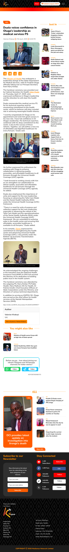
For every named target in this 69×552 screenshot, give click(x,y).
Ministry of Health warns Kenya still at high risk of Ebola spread (26, 336)
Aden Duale (34, 92)
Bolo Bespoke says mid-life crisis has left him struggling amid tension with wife (57, 171)
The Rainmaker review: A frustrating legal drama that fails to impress (57, 107)
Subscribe (17, 490)
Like (59, 469)
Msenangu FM (7, 537)
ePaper (37, 4)
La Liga (52, 148)
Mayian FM (6, 532)
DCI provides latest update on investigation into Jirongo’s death (18, 439)
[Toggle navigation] (63, 4)
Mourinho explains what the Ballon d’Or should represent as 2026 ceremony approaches (57, 155)
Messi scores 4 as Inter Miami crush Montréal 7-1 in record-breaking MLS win (56, 122)
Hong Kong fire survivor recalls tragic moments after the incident (53, 434)
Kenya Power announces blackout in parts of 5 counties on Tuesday (54, 412)
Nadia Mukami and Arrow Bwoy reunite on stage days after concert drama (57, 62)
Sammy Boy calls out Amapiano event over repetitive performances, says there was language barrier (57, 91)
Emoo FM (6, 535)
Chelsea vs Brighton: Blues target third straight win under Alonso (57, 76)
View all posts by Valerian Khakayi (16, 322)
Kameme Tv (6, 526)
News (15, 333)
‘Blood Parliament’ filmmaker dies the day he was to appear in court (54, 423)
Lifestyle (16, 344)
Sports (52, 116)
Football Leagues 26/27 (51, 4)
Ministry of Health (14, 78)
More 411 (40, 449)
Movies (52, 101)
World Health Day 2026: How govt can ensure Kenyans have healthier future (25, 348)
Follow (15, 369)
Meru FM (6, 530)
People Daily (7, 522)
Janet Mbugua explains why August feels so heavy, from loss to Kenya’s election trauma (57, 138)
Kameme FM (7, 528)
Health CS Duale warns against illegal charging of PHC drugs (54, 401)
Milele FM (6, 524)
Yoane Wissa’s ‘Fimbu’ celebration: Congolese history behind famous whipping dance (57, 35)
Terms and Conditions (9, 504)
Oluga (18, 228)
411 (6, 22)
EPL (52, 29)
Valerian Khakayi (8, 39)
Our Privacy (6, 506)
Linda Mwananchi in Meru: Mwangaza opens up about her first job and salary (57, 49)
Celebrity (53, 44)
